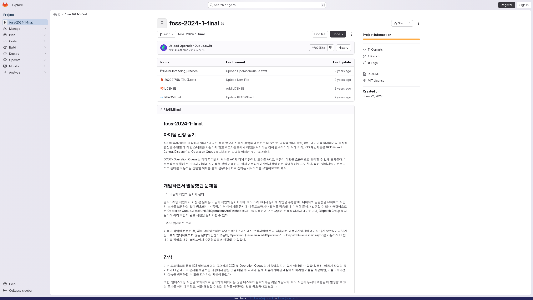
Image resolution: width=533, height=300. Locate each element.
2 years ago (343, 71)
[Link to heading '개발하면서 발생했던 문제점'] (220, 185)
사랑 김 (173, 49)
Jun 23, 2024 (197, 49)
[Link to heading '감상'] (174, 257)
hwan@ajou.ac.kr (288, 298)
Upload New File (237, 79)
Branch (374, 56)
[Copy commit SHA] (331, 47)
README (374, 74)
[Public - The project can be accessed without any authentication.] (222, 23)
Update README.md (240, 97)
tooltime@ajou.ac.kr (262, 298)
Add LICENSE (235, 88)
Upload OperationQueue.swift (190, 46)
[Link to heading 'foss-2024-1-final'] (205, 124)
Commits (375, 49)
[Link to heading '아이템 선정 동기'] (198, 134)
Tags (373, 63)
